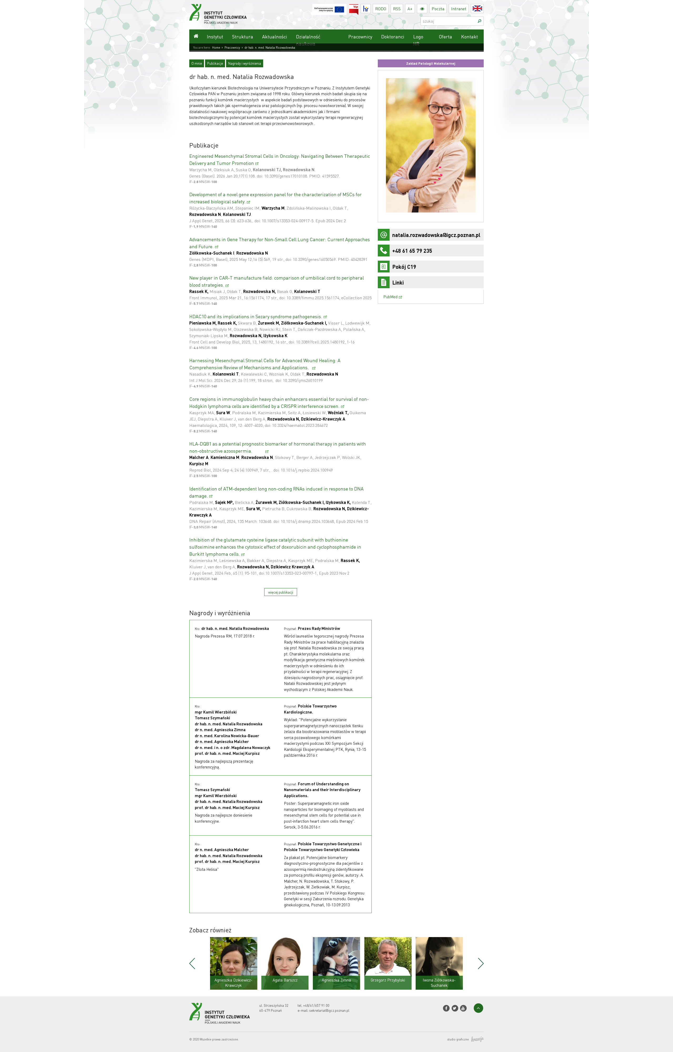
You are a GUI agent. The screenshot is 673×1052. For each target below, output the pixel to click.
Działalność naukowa (308, 40)
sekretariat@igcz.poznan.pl (329, 1010)
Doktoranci (392, 36)
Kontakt (469, 36)
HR (370, 7)
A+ (409, 8)
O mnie (196, 63)
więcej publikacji (280, 592)
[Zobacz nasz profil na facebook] (446, 1008)
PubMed (390, 296)
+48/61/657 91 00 (316, 1005)
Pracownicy (360, 36)
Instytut (215, 36)
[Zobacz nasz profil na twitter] (454, 1008)
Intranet (458, 8)
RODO (380, 8)
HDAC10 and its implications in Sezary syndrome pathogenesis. (255, 316)
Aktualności (274, 36)
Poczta (438, 8)
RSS (397, 8)
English (483, 8)
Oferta (445, 36)
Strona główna (195, 36)
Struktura (242, 36)
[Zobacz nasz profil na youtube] (463, 1008)
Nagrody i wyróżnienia (244, 63)
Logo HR (418, 40)
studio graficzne (458, 1039)
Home (216, 47)
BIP (358, 7)
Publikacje (215, 63)
